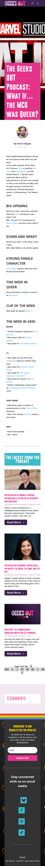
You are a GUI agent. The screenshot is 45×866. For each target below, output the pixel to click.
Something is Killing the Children (22, 388)
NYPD (17, 214)
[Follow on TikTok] (21, 832)
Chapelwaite (11, 361)
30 (33, 669)
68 (43, 669)
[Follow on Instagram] (21, 821)
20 (27, 669)
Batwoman (13, 295)
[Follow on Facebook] (21, 810)
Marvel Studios (12, 223)
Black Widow (11, 268)
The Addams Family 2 (28, 343)
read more (14, 522)
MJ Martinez (12, 636)
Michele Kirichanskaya (17, 504)
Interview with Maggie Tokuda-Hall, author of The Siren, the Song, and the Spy (22, 568)
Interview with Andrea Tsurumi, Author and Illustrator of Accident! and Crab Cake (21, 498)
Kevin (20, 168)
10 (22, 669)
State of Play (31, 408)
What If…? (30, 311)
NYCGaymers (21, 171)
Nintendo (27, 414)
